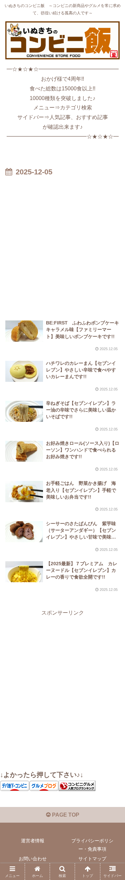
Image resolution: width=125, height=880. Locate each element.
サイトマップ (92, 858)
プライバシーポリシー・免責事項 (92, 845)
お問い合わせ (33, 858)
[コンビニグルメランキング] (77, 785)
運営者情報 (32, 840)
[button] (112, 814)
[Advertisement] (62, 244)
